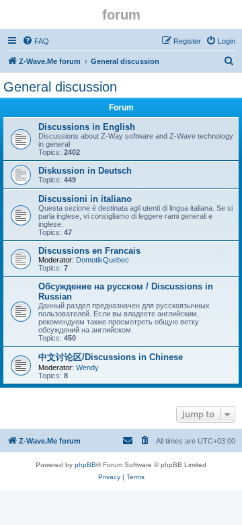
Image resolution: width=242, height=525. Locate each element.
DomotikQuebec (102, 260)
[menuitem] (35, 41)
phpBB (85, 464)
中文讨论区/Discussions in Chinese (110, 357)
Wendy (87, 367)
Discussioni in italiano (85, 199)
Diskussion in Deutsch (85, 171)
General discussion (60, 86)
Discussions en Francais (89, 251)
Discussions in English (86, 127)
